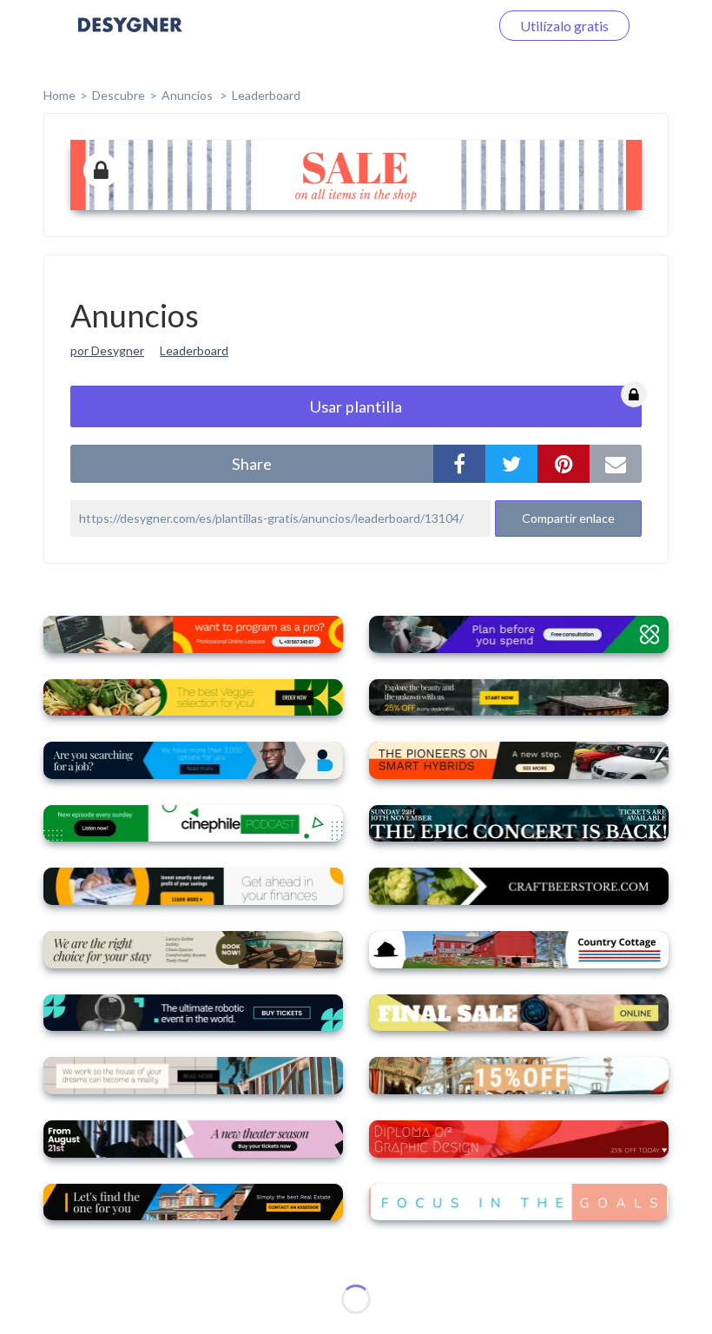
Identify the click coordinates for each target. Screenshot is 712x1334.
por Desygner (107, 350)
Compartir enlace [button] (568, 518)
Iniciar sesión (429, 25)
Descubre (118, 95)
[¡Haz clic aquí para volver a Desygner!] (130, 37)
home (59, 95)
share (252, 463)
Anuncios (188, 95)
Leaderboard (266, 95)
